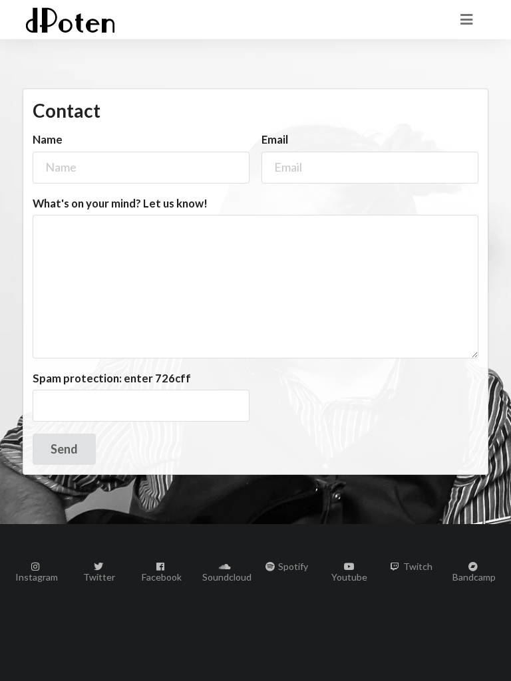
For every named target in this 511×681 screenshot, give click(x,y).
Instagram (36, 577)
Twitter (99, 577)
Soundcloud (224, 577)
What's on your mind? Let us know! (120, 203)
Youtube (349, 577)
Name (48, 139)
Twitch (416, 566)
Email (274, 139)
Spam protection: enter (112, 378)
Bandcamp (474, 577)
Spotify (292, 566)
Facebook (162, 577)
